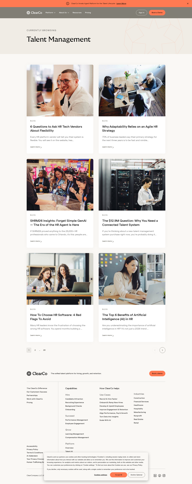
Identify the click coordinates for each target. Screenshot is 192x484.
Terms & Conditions (35, 453)
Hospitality (138, 409)
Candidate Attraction (74, 399)
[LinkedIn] (155, 475)
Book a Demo (157, 13)
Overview (69, 448)
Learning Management (74, 434)
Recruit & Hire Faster (108, 399)
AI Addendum (32, 456)
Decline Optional (136, 475)
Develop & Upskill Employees (112, 406)
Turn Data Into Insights (109, 417)
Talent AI (69, 451)
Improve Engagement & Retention (114, 409)
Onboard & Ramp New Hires (111, 402)
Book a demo (157, 373)
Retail (136, 423)
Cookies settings (100, 475)
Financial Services (141, 402)
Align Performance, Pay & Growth (114, 413)
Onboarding (70, 409)
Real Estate (138, 419)
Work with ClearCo (35, 399)
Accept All (118, 475)
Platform (49, 13)
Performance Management (76, 420)
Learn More (121, 3)
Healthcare (138, 405)
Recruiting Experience (74, 402)
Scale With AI (105, 420)
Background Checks (73, 406)
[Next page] (162, 350)
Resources (77, 13)
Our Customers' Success (37, 392)
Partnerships (32, 395)
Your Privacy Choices (35, 459)
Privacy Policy (137, 465)
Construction (139, 398)
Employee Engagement (74, 423)
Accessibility (32, 446)
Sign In (141, 13)
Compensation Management (77, 437)
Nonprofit (138, 416)
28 (44, 350)
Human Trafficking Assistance (39, 462)
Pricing (88, 13)
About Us (63, 13)
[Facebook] (159, 475)
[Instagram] (164, 475)
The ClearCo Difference (37, 388)
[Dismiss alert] (187, 3)
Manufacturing (140, 412)
